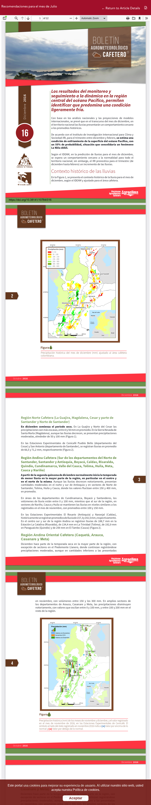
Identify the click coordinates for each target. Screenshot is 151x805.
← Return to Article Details (121, 8)
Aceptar (75, 798)
